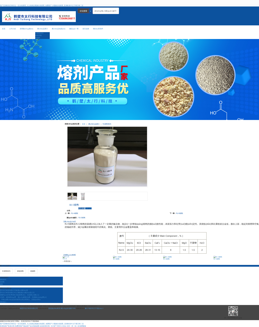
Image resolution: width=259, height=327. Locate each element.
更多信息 (88, 208)
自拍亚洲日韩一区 (46, 326)
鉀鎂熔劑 (38, 35)
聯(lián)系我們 (98, 29)
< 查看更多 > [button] (67, 261)
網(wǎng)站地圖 (66, 308)
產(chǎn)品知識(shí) (58, 29)
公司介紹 (12, 29)
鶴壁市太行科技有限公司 (29, 308)
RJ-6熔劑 (179, 213)
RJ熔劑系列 (39, 33)
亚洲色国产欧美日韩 (7, 326)
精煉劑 (37, 38)
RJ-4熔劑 (74, 213)
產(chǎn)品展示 (42, 29)
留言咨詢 (81, 208)
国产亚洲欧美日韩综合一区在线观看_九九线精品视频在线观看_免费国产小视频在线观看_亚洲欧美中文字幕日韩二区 (41, 5)
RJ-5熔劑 (82, 217)
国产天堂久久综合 (59, 326)
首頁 (3, 29)
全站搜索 (83, 10)
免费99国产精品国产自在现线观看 (27, 326)
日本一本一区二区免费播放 (76, 326)
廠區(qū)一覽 (74, 29)
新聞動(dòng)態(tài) (26, 29)
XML (74, 308)
